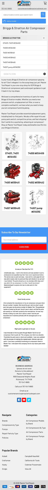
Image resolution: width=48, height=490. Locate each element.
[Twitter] (29, 400)
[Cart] (45, 3)
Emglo (4, 469)
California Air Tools (32, 460)
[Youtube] (24, 400)
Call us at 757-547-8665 (24, 386)
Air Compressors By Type (36, 428)
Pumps (5, 429)
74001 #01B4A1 (9, 52)
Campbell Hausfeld (32, 456)
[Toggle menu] (3, 3)
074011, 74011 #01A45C (12, 43)
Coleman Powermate (33, 464)
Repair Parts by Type (10, 433)
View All (28, 469)
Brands (5, 421)
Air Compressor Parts (34, 432)
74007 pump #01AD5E (12, 67)
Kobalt (4, 456)
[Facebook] (19, 400)
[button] (44, 74)
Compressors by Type (10, 425)
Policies (5, 438)
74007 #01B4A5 (9, 62)
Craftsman (6, 460)
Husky (4, 464)
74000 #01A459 (9, 48)
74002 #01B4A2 (9, 57)
